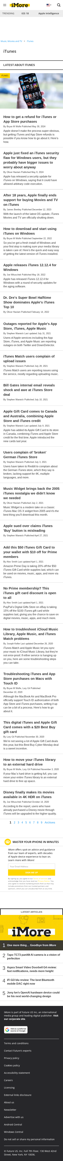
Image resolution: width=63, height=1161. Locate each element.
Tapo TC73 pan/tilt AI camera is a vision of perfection (33, 956)
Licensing (9, 1087)
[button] (58, 5)
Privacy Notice (44, 881)
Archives (50, 822)
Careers (8, 1080)
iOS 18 (25, 13)
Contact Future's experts (17, 1050)
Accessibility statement (17, 1072)
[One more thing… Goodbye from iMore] (31, 932)
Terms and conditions (16, 1043)
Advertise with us (14, 1117)
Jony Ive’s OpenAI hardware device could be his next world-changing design (33, 994)
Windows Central (13, 1131)
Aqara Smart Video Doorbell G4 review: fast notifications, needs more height (32, 969)
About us (9, 1102)
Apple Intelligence (48, 13)
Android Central (13, 1124)
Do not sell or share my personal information (29, 1139)
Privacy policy (11, 1058)
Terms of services (40, 878)
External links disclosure (17, 1095)
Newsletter (10, 1109)
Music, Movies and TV (11, 41)
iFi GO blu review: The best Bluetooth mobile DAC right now (30, 982)
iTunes (30, 41)
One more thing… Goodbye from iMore (31, 945)
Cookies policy (12, 1065)
